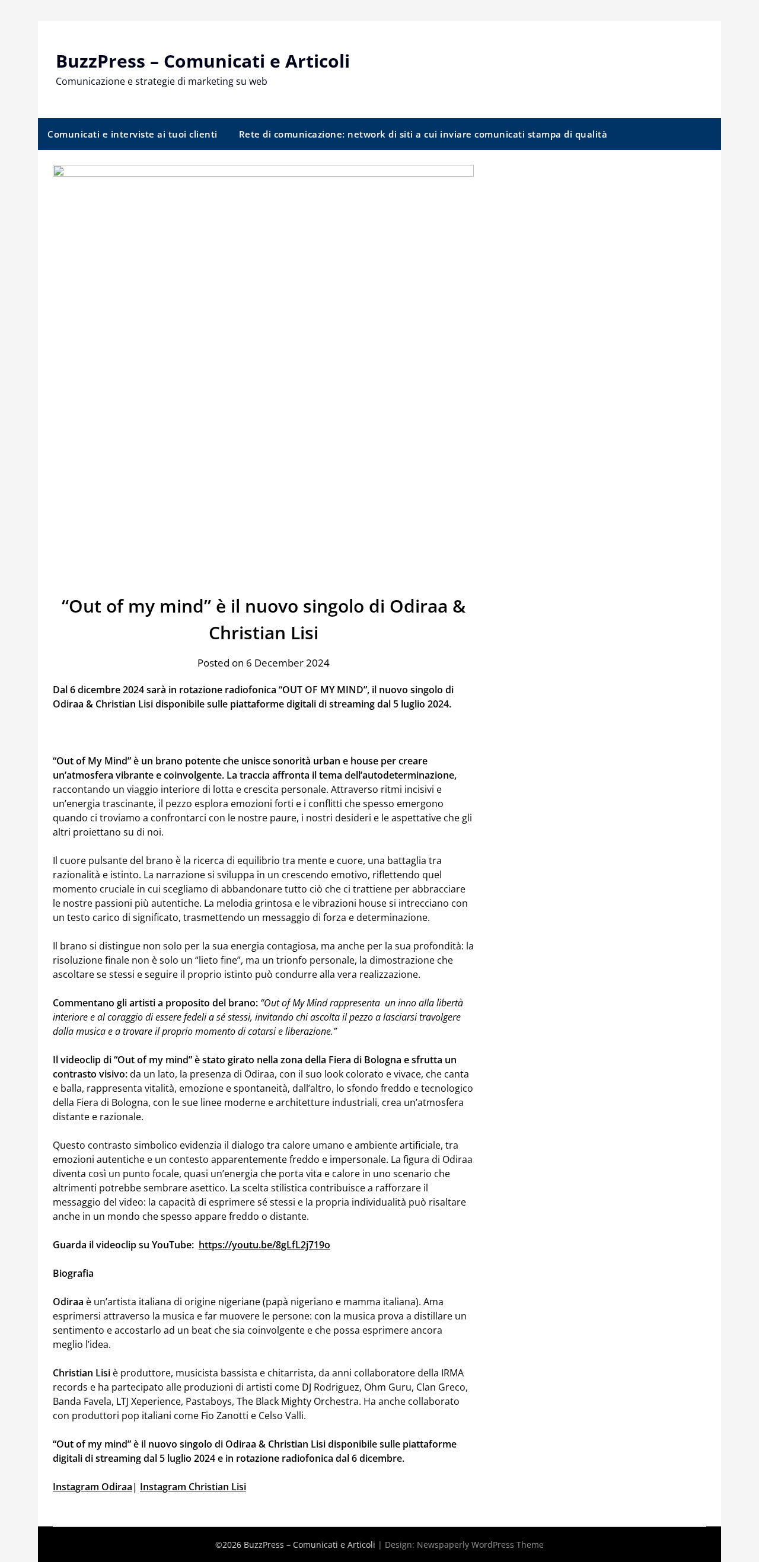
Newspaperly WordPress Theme (480, 1544)
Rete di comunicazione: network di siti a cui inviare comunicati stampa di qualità (423, 134)
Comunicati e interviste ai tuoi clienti (132, 134)
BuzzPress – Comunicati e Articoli (203, 61)
